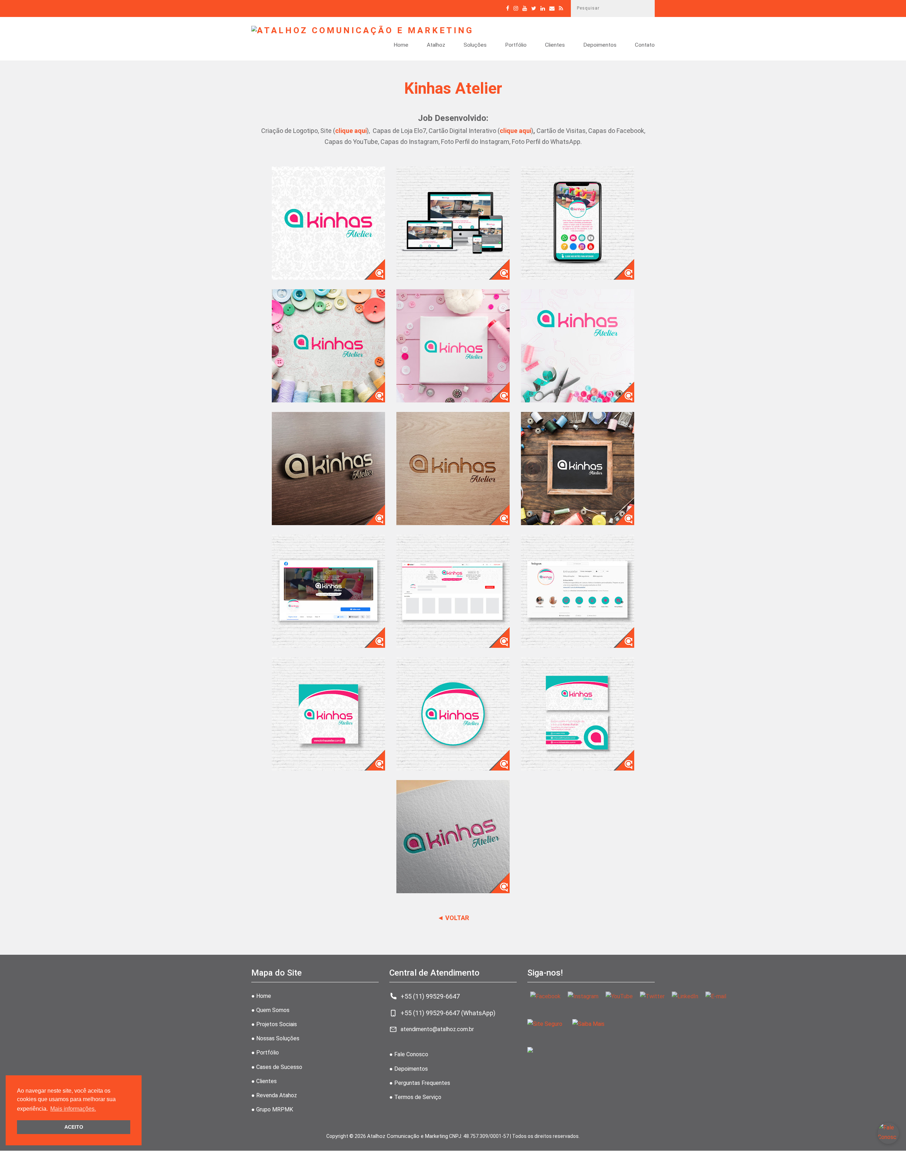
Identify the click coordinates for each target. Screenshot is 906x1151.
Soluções (475, 45)
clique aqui (351, 130)
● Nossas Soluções (275, 1038)
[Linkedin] (542, 8)
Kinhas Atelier (453, 88)
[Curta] (507, 8)
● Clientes (264, 1081)
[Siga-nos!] (516, 8)
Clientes (555, 45)
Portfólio (516, 45)
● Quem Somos (270, 1010)
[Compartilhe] (533, 8)
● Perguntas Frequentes (419, 1083)
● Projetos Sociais (274, 1024)
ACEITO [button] (73, 1127)
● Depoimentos (408, 1068)
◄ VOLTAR (453, 918)
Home (401, 45)
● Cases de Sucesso (276, 1067)
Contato (645, 45)
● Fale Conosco (408, 1054)
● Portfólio (265, 1052)
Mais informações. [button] (73, 1109)
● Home (261, 996)
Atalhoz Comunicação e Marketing (407, 1136)
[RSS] (561, 8)
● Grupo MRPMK (272, 1109)
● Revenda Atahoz (274, 1095)
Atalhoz (436, 45)
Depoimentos (600, 45)
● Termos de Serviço (415, 1097)
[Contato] (552, 8)
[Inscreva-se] (524, 8)
